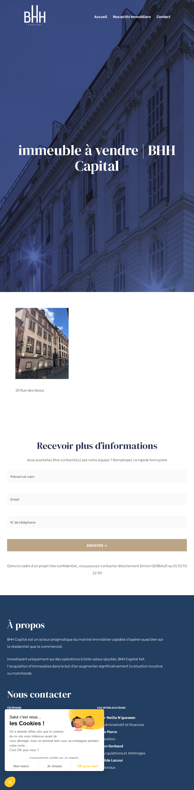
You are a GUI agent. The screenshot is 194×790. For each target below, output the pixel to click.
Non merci (21, 766)
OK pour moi (87, 766)
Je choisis (54, 766)
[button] (10, 782)
